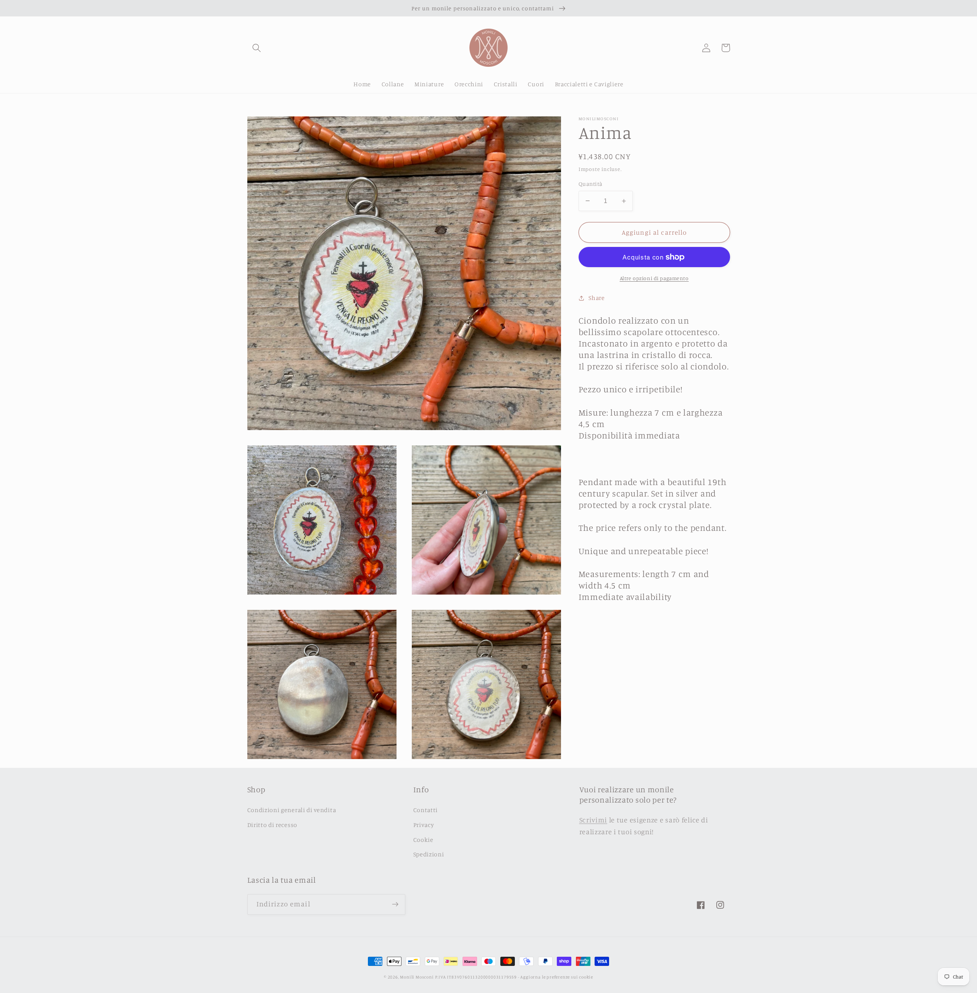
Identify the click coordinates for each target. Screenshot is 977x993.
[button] (257, 48)
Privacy (423, 825)
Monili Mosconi (417, 977)
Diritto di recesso (272, 825)
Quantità (591, 183)
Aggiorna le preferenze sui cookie (556, 977)
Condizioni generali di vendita (291, 810)
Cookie (423, 839)
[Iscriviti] (395, 904)
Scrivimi (593, 820)
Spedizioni (428, 854)
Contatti (425, 810)
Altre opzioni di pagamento (654, 278)
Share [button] (596, 297)
